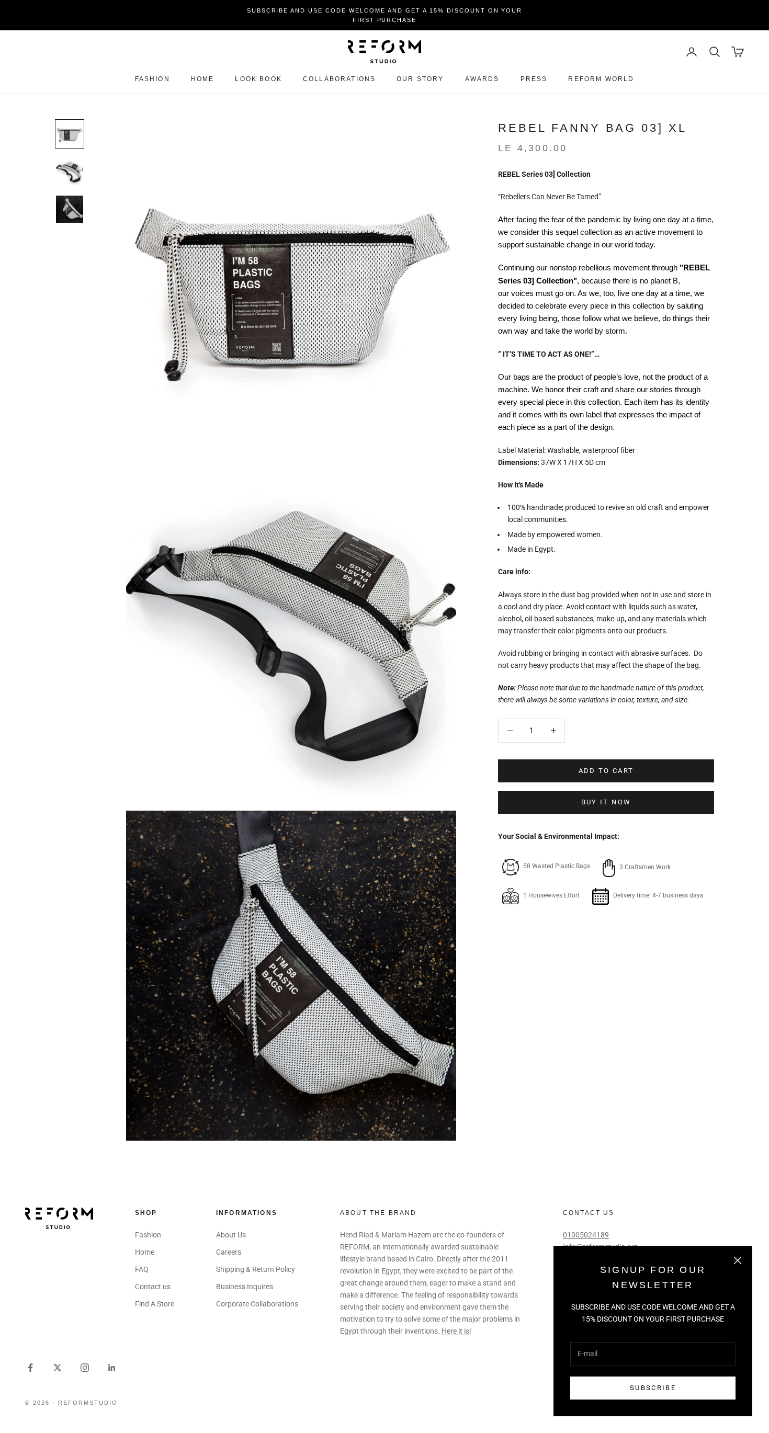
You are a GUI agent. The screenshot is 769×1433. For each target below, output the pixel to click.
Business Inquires (244, 1286)
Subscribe (653, 1388)
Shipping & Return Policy (255, 1269)
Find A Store (154, 1304)
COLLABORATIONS (339, 79)
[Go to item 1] (69, 134)
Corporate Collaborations (257, 1304)
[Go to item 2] (69, 171)
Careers (228, 1252)
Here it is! (456, 1331)
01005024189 (586, 1235)
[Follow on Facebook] (30, 1367)
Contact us (153, 1286)
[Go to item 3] (69, 209)
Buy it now (606, 802)
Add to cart (606, 771)
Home (202, 79)
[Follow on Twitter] (57, 1367)
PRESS (534, 79)
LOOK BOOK (258, 79)
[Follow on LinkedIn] (112, 1367)
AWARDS (482, 79)
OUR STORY (420, 79)
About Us (231, 1235)
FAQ (142, 1269)
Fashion (152, 79)
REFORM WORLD (601, 79)
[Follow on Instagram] (85, 1367)
